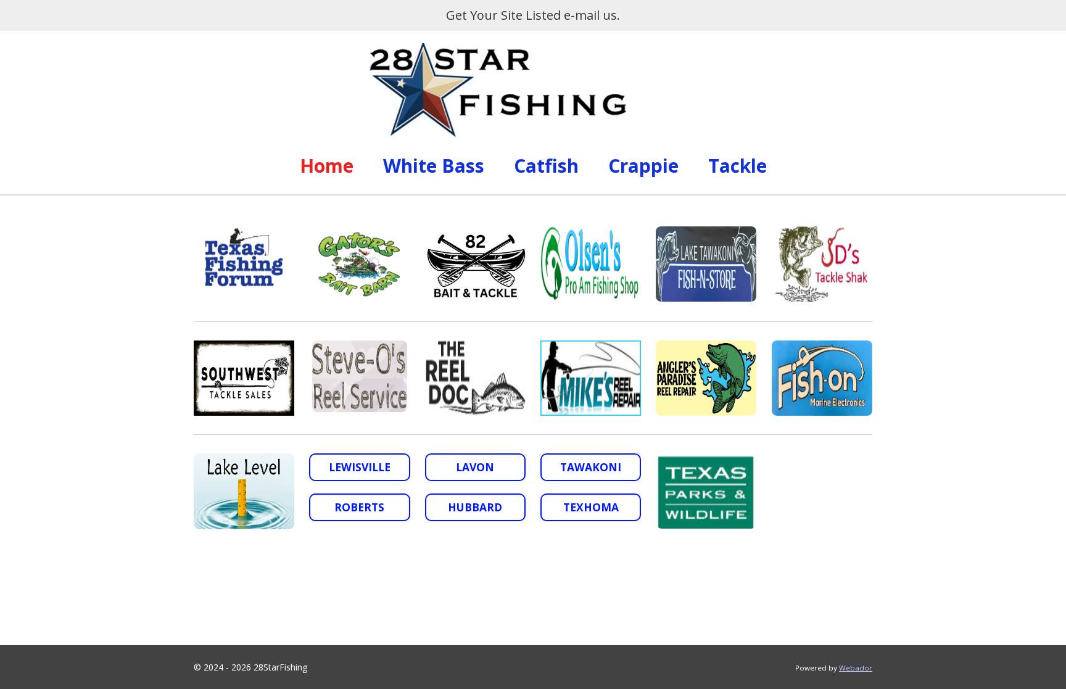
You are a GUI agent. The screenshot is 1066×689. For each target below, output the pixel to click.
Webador (855, 667)
